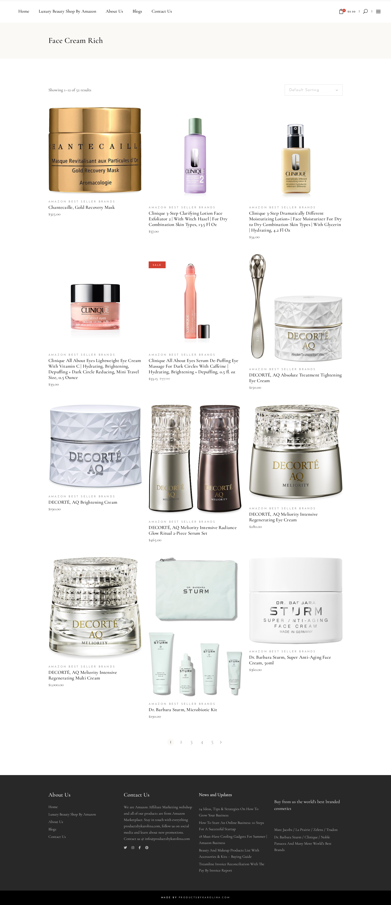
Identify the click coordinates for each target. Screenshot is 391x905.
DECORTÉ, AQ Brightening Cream (82, 502)
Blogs (52, 829)
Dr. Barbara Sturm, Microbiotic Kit (183, 709)
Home (53, 806)
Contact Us (57, 836)
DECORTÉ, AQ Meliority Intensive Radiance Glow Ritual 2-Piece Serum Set (192, 530)
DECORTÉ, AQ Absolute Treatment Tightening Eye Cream (295, 377)
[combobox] (314, 90)
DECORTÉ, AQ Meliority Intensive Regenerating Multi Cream (82, 675)
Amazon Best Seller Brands (81, 201)
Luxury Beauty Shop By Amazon (72, 814)
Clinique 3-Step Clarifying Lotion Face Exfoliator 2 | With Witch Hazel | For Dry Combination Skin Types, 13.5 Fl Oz (188, 218)
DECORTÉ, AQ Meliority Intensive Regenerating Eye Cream (283, 517)
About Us (55, 821)
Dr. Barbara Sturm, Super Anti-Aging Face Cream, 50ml (290, 660)
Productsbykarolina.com (204, 897)
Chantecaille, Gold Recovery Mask (81, 207)
